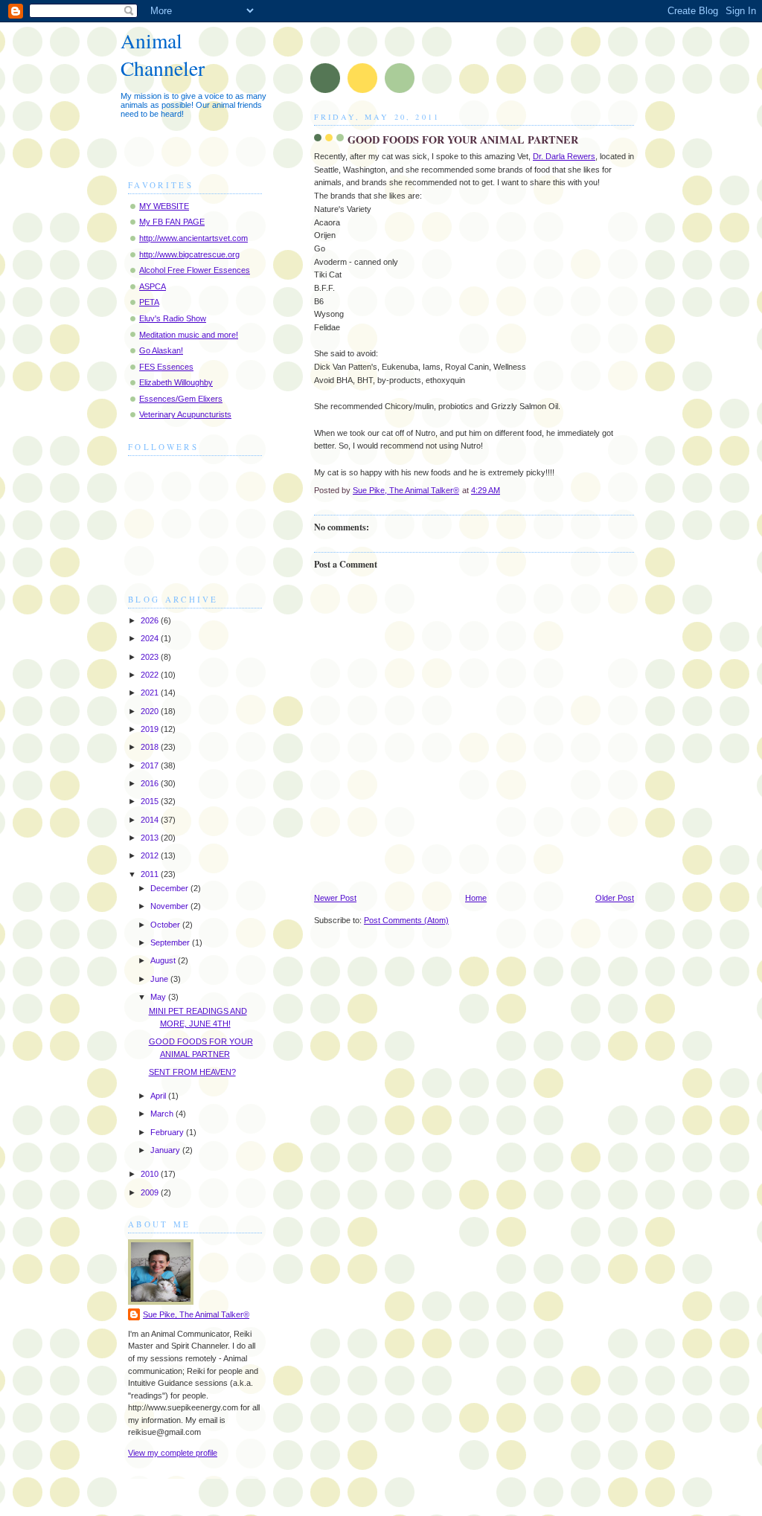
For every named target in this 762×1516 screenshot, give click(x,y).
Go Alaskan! (161, 350)
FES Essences (166, 366)
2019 (151, 729)
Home (476, 897)
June (160, 978)
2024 (151, 638)
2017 (151, 765)
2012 (151, 855)
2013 (151, 837)
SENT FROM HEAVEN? (192, 1071)
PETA (149, 302)
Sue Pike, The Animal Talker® (196, 1314)
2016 (151, 783)
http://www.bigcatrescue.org (189, 254)
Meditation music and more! (188, 334)
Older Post (614, 897)
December (170, 888)
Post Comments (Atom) (406, 920)
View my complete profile (172, 1452)
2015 (151, 801)
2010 (151, 1173)
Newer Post (335, 897)
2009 (151, 1192)
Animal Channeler (163, 54)
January (166, 1150)
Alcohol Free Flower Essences (194, 270)
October (166, 924)
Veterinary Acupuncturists (185, 414)
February (168, 1132)
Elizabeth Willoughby (176, 382)
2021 (151, 692)
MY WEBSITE (164, 206)
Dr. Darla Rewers (564, 156)
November (170, 906)
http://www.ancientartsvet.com (193, 238)
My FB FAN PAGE (172, 221)
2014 (151, 819)
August (164, 960)
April (159, 1095)
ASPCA (152, 286)
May (159, 996)
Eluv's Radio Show (172, 318)
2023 (151, 656)
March (163, 1113)
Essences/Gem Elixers (180, 398)
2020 (151, 711)
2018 (151, 746)
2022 (151, 674)
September (171, 942)
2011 (151, 874)
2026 (151, 620)
